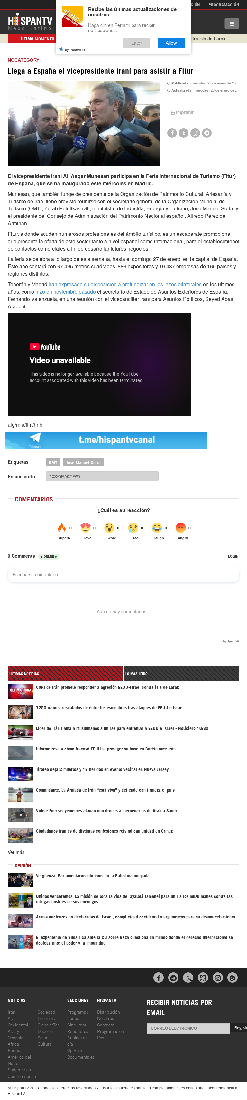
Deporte (45, 1031)
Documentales (81, 1056)
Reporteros (77, 1031)
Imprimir (185, 112)
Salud (43, 1037)
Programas (77, 1011)
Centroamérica (22, 1076)
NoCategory (23, 60)
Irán (11, 1011)
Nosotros (105, 1018)
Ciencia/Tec (49, 1024)
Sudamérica (19, 1069)
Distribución (108, 1011)
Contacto (105, 1024)
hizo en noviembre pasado (65, 291)
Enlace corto (21, 476)
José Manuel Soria (83, 462)
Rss (100, 1037)
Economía (47, 1018)
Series (73, 1018)
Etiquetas (18, 461)
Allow (171, 42)
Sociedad (46, 1011)
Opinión (74, 1050)
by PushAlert (75, 49)
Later (136, 42)
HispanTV (30, 21)
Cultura (45, 1043)
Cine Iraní (76, 1024)
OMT (53, 462)
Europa (15, 1050)
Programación (223, 4)
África (13, 1043)
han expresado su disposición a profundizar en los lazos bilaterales (125, 284)
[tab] (66, 673)
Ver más (16, 852)
